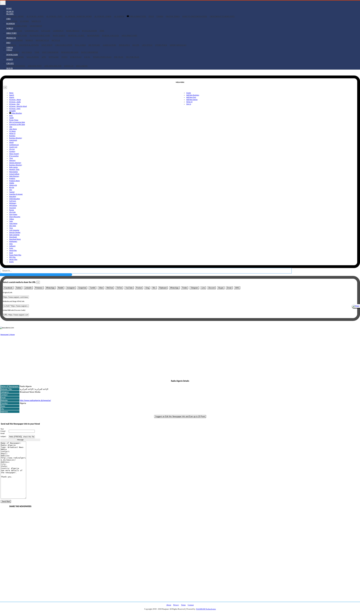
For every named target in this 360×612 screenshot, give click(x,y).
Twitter (18, 288)
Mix (154, 288)
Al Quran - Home (15, 16)
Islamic (11, 97)
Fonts (64, 57)
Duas (151, 16)
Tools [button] (9, 50)
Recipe (135, 45)
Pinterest (38, 288)
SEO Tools (27, 52)
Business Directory (17, 26)
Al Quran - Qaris (102, 16)
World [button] (9, 28)
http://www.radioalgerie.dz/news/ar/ (35, 400)
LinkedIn (28, 288)
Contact (191, 605)
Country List (32, 31)
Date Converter (89, 52)
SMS (237, 288)
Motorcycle (42, 40)
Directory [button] (11, 33)
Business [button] (10, 23)
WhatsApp (50, 288)
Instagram (71, 288)
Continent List (14, 31)
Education (46, 45)
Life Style (147, 45)
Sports (9, 59)
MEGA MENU (82, 66)
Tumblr (92, 288)
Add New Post (35, 66)
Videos (9, 47)
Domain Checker (69, 52)
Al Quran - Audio (35, 16)
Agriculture (109, 45)
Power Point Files (102, 57)
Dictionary (94, 45)
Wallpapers (33, 57)
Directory (12, 160)
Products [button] (11, 38)
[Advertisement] (84, 356)
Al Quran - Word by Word (78, 16)
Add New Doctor (52, 66)
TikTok (119, 288)
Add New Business (16, 66)
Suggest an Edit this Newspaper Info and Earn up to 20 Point (180, 416)
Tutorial (11, 45)
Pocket (139, 288)
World (11, 142)
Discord (211, 288)
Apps (43, 57)
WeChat (109, 288)
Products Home (15, 40)
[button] (10, 63)
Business (12, 136)
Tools (11, 221)
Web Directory (129, 35)
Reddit (60, 288)
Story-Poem (161, 45)
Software (54, 57)
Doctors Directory (17, 35)
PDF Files (118, 57)
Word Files (75, 57)
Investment (36, 26)
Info (10, 190)
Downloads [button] (12, 55)
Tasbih (159, 16)
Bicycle (56, 40)
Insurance (124, 45)
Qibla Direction (138, 16)
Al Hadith (119, 16)
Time (102, 31)
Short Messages (178, 45)
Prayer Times (173, 16)
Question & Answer (29, 45)
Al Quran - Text (54, 16)
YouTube (129, 288)
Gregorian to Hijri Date (222, 16)
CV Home (24, 21)
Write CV (36, 21)
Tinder (184, 288)
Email (229, 288)
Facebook (8, 288)
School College (110, 35)
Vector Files (132, 57)
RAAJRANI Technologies (206, 609)
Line (203, 288)
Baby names (59, 35)
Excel (87, 57)
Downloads (13, 237)
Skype (220, 288)
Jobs (10, 127)
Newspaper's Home (7, 335)
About (168, 605)
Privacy (176, 605)
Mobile (29, 40)
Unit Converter (50, 52)
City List (45, 31)
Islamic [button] (10, 14)
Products (12, 178)
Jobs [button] (8, 19)
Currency (58, 31)
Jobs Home (12, 21)
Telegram (194, 288)
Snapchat (82, 288)
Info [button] (8, 43)
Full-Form (80, 45)
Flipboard (162, 288)
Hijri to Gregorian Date (194, 16)
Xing (147, 288)
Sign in (9, 68)
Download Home (15, 57)
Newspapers (93, 35)
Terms (183, 605)
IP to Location (89, 31)
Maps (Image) (72, 31)
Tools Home (13, 52)
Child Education (63, 45)
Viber (101, 288)
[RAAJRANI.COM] (7, 328)
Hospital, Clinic (76, 35)
